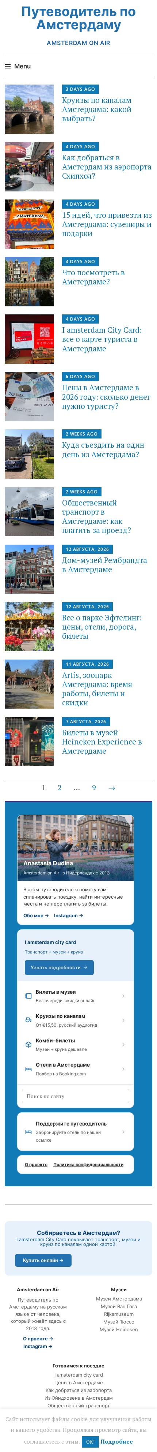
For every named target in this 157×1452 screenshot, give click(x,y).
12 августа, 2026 (87, 549)
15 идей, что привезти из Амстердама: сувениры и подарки (107, 224)
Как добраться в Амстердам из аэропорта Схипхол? (107, 166)
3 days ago (80, 89)
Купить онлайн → (43, 1260)
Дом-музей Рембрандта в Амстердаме (104, 564)
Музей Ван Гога (119, 1306)
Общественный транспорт (78, 1405)
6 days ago (80, 376)
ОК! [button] (90, 1441)
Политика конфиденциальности (88, 1164)
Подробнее (116, 1441)
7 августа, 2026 (86, 721)
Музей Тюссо (118, 1322)
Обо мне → (36, 915)
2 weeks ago (82, 434)
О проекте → (38, 1338)
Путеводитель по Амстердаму (78, 18)
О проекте (36, 1164)
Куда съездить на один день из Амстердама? (103, 449)
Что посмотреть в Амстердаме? (93, 277)
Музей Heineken (119, 1329)
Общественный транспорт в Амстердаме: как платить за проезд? (96, 516)
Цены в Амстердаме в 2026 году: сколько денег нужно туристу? (106, 396)
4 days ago (80, 146)
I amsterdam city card (50, 942)
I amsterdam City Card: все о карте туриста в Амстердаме (102, 339)
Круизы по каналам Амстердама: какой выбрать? (96, 109)
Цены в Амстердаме (78, 1382)
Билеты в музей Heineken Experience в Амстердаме (102, 741)
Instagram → (68, 915)
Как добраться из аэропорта (79, 1390)
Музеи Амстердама (119, 1298)
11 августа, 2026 (87, 664)
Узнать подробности (56, 967)
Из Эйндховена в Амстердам (79, 1398)
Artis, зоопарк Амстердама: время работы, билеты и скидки (97, 689)
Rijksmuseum (119, 1314)
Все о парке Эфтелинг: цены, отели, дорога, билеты (102, 626)
